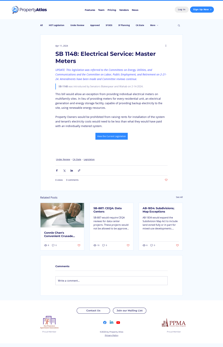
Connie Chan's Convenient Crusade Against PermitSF (58, 234)
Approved (95, 25)
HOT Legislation (56, 25)
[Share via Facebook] (56, 170)
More (152, 25)
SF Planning (124, 25)
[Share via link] (79, 170)
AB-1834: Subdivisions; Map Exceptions (158, 210)
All (41, 25)
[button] (178, 25)
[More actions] (166, 45)
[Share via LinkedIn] (71, 170)
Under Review (77, 25)
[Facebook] (105, 322)
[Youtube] (118, 322)
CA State (140, 25)
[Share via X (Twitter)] (64, 170)
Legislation (89, 159)
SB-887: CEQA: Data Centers (107, 210)
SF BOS (109, 25)
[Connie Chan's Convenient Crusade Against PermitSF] (62, 215)
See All (179, 197)
